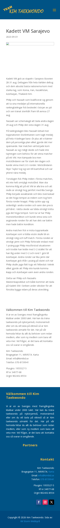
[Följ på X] (51, 502)
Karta (36, 354)
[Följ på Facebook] (38, 502)
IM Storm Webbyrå (30, 521)
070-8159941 (47, 479)
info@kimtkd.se (46, 475)
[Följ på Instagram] (45, 502)
